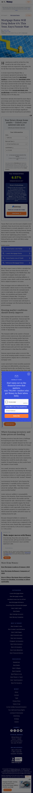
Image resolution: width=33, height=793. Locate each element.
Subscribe (16, 416)
